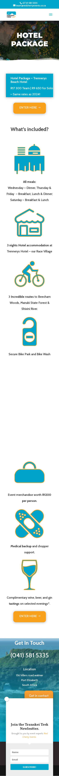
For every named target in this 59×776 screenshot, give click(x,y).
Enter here (28, 107)
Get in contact (39, 695)
